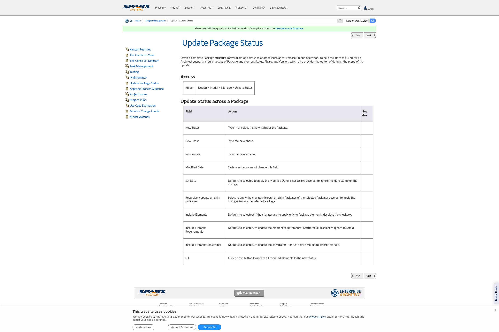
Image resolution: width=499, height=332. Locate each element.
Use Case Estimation (143, 105)
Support (189, 7)
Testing (134, 72)
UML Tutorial (224, 7)
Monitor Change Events (144, 111)
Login (370, 8)
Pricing (175, 7)
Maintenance (138, 77)
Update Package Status (144, 83)
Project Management (155, 21)
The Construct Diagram (144, 61)
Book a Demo (496, 293)
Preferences (143, 327)
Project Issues (138, 94)
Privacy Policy (317, 316)
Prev (358, 35)
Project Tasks (138, 100)
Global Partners (317, 304)
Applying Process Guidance (147, 89)
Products (160, 7)
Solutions (241, 7)
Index (138, 21)
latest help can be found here (289, 28)
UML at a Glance (196, 304)
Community (259, 7)
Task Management (141, 66)
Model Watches (140, 117)
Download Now (278, 7)
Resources (206, 7)
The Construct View (142, 55)
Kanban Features (140, 49)
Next (368, 35)
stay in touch (251, 292)
